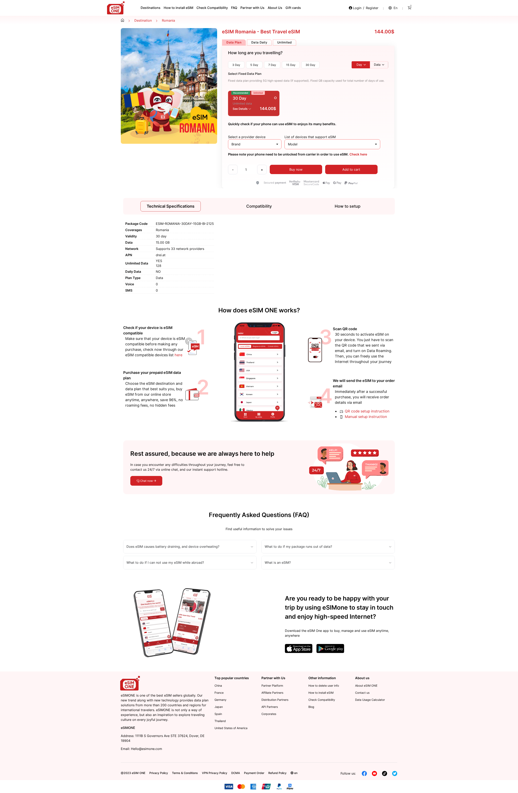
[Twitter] (394, 773)
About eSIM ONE (366, 685)
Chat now (146, 480)
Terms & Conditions (185, 773)
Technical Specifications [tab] (170, 206)
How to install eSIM (178, 8)
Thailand (220, 721)
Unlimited (284, 42)
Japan (218, 706)
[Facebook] (364, 773)
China (218, 685)
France (219, 692)
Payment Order (254, 773)
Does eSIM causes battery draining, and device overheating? (172, 547)
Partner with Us (252, 8)
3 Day (236, 65)
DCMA (235, 773)
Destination (143, 20)
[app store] (298, 648)
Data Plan (233, 42)
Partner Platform (272, 685)
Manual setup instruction (365, 416)
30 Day (310, 65)
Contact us (362, 692)
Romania (168, 20)
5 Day (254, 65)
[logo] (130, 683)
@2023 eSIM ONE (133, 773)
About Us (275, 8)
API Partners (269, 706)
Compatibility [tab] (259, 206)
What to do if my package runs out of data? (298, 547)
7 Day (272, 65)
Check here (358, 154)
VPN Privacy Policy (214, 773)
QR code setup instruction (367, 411)
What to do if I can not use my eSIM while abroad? (165, 563)
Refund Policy (277, 773)
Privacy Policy (158, 773)
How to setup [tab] (347, 206)
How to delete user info (323, 685)
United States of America (230, 728)
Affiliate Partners (272, 692)
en (395, 8)
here (178, 355)
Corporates (268, 714)
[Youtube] (374, 773)
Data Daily (259, 42)
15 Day (290, 65)
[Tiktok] (384, 773)
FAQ (234, 8)
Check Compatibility (212, 8)
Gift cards (293, 8)
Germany (220, 699)
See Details (240, 108)
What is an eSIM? (278, 563)
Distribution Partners (274, 699)
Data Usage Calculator (370, 699)
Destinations (150, 8)
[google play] (330, 648)
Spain (218, 714)
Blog (311, 706)
